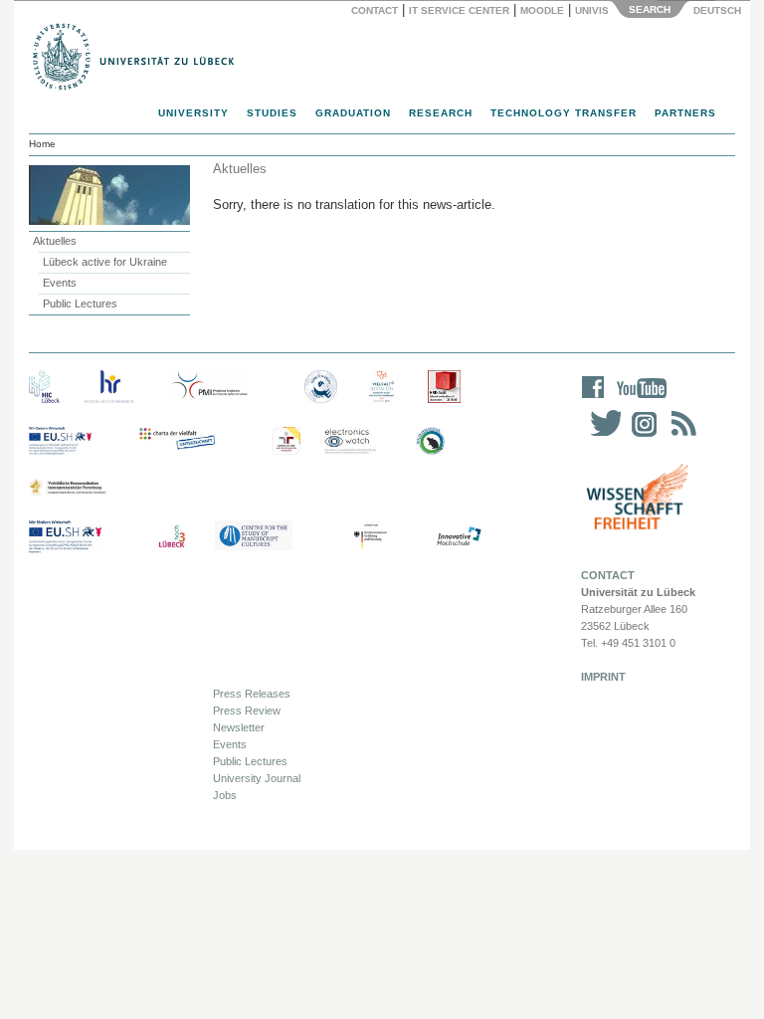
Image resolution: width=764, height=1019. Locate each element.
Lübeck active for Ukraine (105, 262)
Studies (272, 112)
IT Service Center (459, 10)
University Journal (256, 778)
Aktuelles (55, 241)
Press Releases (251, 694)
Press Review (247, 710)
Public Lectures (80, 303)
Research (441, 112)
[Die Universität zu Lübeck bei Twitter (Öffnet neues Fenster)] (601, 436)
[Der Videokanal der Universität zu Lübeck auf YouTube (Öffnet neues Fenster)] (638, 400)
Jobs (225, 795)
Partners (685, 112)
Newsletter (239, 727)
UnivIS (592, 10)
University (193, 112)
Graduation (353, 112)
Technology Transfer (563, 112)
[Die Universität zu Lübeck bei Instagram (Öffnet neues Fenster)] (641, 436)
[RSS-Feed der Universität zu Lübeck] (680, 436)
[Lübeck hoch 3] (171, 536)
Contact (374, 10)
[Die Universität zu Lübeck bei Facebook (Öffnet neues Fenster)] (593, 400)
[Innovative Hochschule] (458, 536)
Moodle (542, 10)
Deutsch (715, 10)
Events (60, 283)
